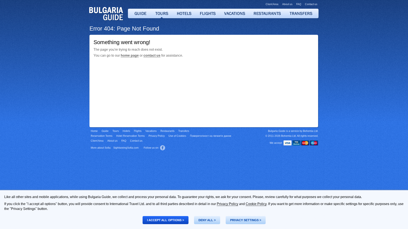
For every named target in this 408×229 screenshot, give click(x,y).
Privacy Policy (227, 204)
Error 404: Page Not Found (124, 28)
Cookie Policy (256, 204)
